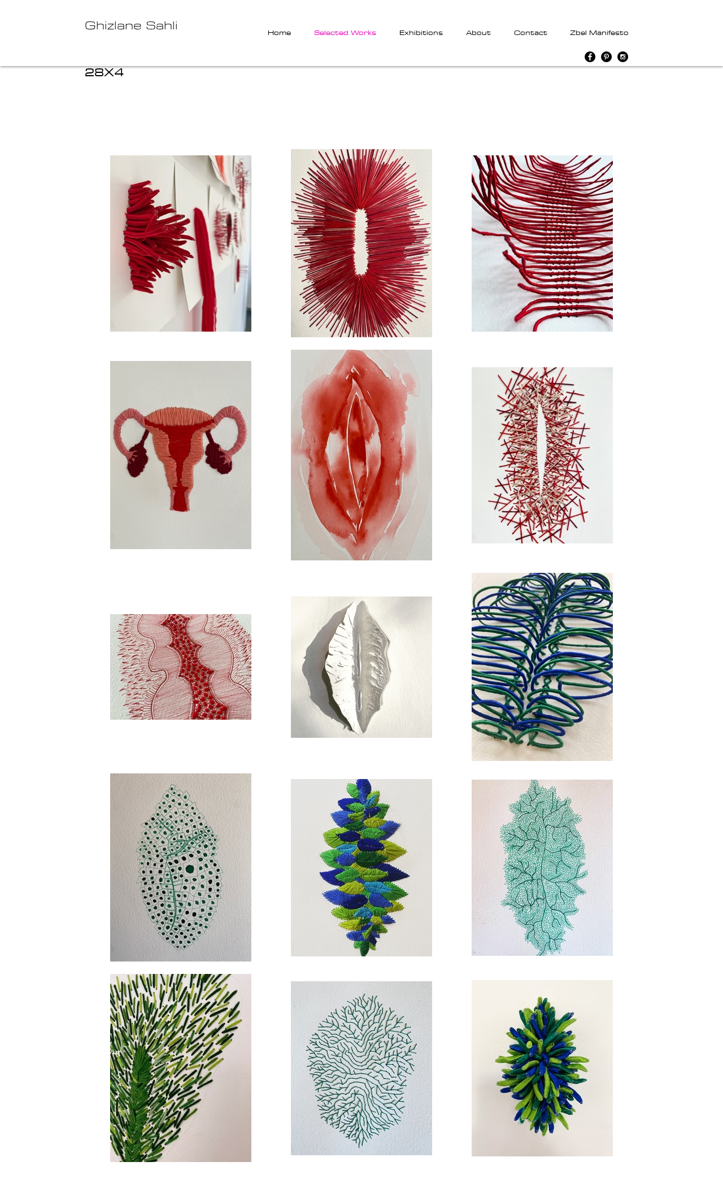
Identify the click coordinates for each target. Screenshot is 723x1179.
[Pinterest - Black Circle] (606, 56)
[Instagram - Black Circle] (622, 56)
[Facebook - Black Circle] (590, 56)
